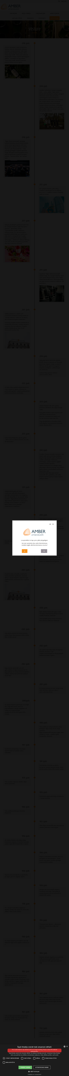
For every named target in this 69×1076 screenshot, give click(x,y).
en (53, 524)
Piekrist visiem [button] (25, 1067)
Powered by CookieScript (34, 1074)
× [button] (67, 1046)
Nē (44, 551)
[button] (34, 1071)
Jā (24, 551)
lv (50, 524)
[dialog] (34, 1060)
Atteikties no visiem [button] (41, 1067)
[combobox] (64, 1046)
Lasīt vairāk (55, 1055)
